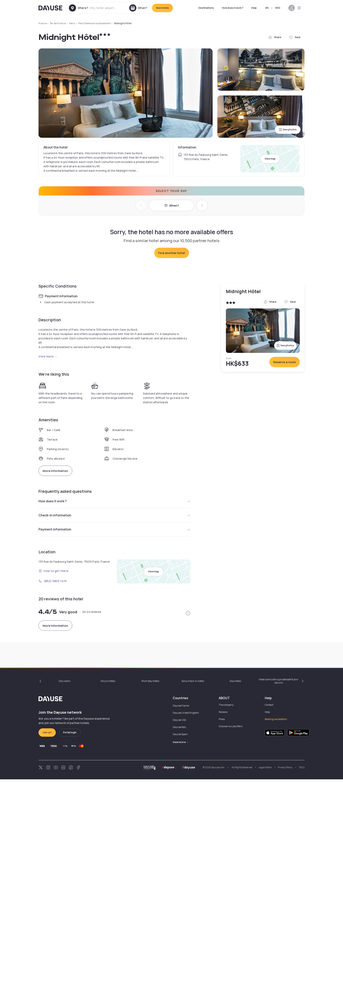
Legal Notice (265, 767)
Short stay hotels (150, 681)
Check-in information (55, 515)
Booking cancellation (276, 719)
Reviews (223, 712)
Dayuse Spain (180, 734)
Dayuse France (181, 705)
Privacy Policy (285, 767)
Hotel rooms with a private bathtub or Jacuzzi (278, 681)
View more (46, 356)
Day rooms (64, 681)
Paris (72, 23)
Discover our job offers (230, 726)
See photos (290, 129)
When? (174, 205)
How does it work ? (232, 8)
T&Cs (301, 767)
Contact (269, 705)
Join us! (47, 732)
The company (226, 705)
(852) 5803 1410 (55, 581)
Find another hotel (171, 253)
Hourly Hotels (108, 681)
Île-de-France (58, 23)
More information (55, 471)
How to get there (56, 571)
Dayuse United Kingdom (186, 712)
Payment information (55, 529)
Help (254, 8)
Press (222, 719)
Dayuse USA (179, 720)
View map (270, 158)
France (43, 23)
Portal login (70, 732)
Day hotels (235, 681)
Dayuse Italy (179, 727)
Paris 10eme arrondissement (94, 23)
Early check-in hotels (193, 681)
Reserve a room (284, 362)
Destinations (206, 8)
